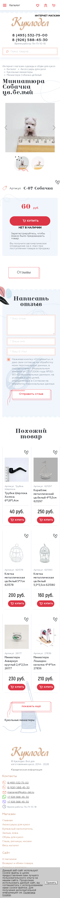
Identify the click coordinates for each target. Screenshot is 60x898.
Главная (7, 820)
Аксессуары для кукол (16, 824)
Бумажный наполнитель (17, 829)
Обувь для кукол (12, 837)
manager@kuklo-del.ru (20, 792)
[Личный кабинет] (46, 5)
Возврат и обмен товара (17, 863)
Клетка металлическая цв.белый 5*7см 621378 (15, 579)
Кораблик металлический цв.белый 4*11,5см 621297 (45, 496)
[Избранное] (38, 5)
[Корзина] (54, 5)
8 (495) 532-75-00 (30, 35)
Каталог (14, 5)
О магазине (9, 859)
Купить (33, 221)
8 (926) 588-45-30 (30, 40)
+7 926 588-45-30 (18, 797)
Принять (51, 882)
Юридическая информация (26, 770)
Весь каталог (10, 845)
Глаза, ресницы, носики (17, 841)
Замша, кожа (10, 833)
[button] (31, 706)
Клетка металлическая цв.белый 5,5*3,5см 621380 (44, 579)
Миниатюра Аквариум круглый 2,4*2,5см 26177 (16, 663)
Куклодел (35, 22)
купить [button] (19, 520)
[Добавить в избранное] (57, 182)
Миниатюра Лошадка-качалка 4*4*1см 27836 (44, 663)
